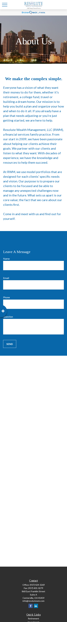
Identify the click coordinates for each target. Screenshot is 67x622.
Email (6, 277)
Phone (6, 297)
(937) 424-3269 (37, 584)
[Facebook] (31, 606)
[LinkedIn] (36, 606)
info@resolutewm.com (33, 601)
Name (6, 258)
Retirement (33, 618)
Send (9, 343)
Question (8, 316)
